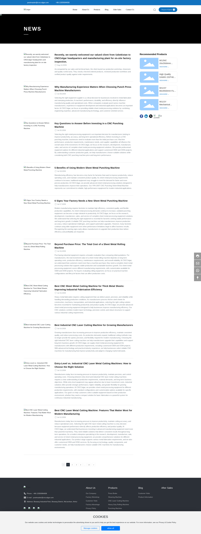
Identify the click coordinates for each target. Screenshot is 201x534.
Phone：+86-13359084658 (36, 493)
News (32, 29)
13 (89, 465)
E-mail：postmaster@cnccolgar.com (40, 497)
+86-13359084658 (62, 2)
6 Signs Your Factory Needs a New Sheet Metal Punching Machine (91, 200)
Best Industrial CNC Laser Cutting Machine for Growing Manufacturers (94, 325)
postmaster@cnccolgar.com (38, 2)
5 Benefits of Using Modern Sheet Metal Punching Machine (87, 167)
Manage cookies (90, 528)
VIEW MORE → (164, 67)
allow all (110, 528)
